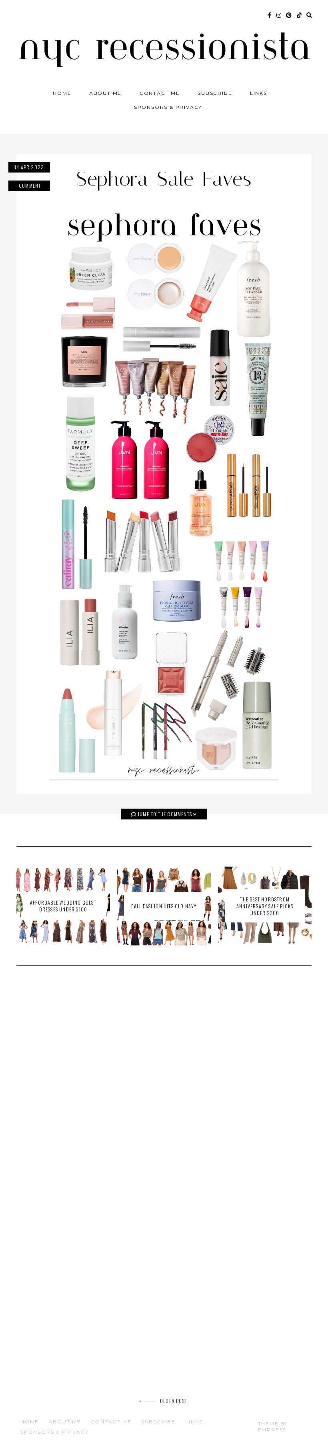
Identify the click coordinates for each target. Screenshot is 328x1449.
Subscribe (215, 93)
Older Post (173, 1400)
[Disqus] (164, 1086)
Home (62, 93)
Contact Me (160, 93)
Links (258, 93)
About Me (105, 93)
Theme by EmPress (273, 1427)
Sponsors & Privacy (168, 107)
